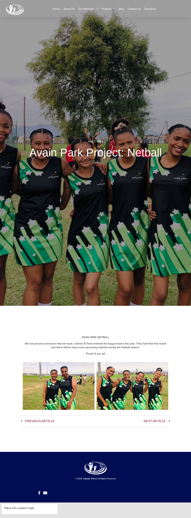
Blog (121, 8)
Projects (106, 8)
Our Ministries (86, 8)
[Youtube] (45, 493)
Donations (150, 8)
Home (56, 8)
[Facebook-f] (39, 493)
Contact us (134, 8)
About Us (69, 8)
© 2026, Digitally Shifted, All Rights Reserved (96, 478)
